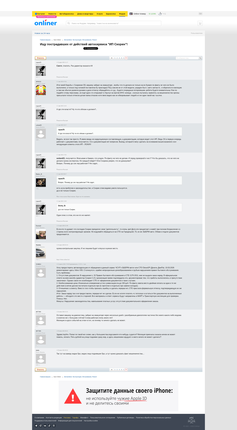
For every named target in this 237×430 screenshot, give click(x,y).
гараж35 (38, 62)
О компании (39, 417)
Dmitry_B (39, 174)
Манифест (84, 417)
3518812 (38, 264)
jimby (37, 350)
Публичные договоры (125, 417)
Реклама (67, 417)
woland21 (39, 125)
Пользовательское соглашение (102, 417)
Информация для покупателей (70, 421)
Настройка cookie (91, 421)
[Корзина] (200, 23)
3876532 (38, 81)
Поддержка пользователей (45, 421)
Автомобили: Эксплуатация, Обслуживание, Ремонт (80, 40)
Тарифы (75, 417)
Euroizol (38, 225)
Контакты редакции (54, 417)
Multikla (38, 245)
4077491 (38, 312)
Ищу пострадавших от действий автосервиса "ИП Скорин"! (84, 44)
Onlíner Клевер (140, 14)
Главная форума (45, 40)
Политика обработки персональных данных (153, 417)
